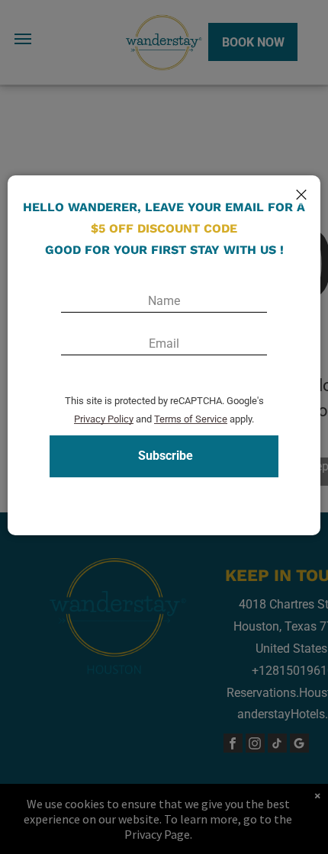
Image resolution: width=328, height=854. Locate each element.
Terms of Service (190, 419)
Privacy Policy (103, 419)
